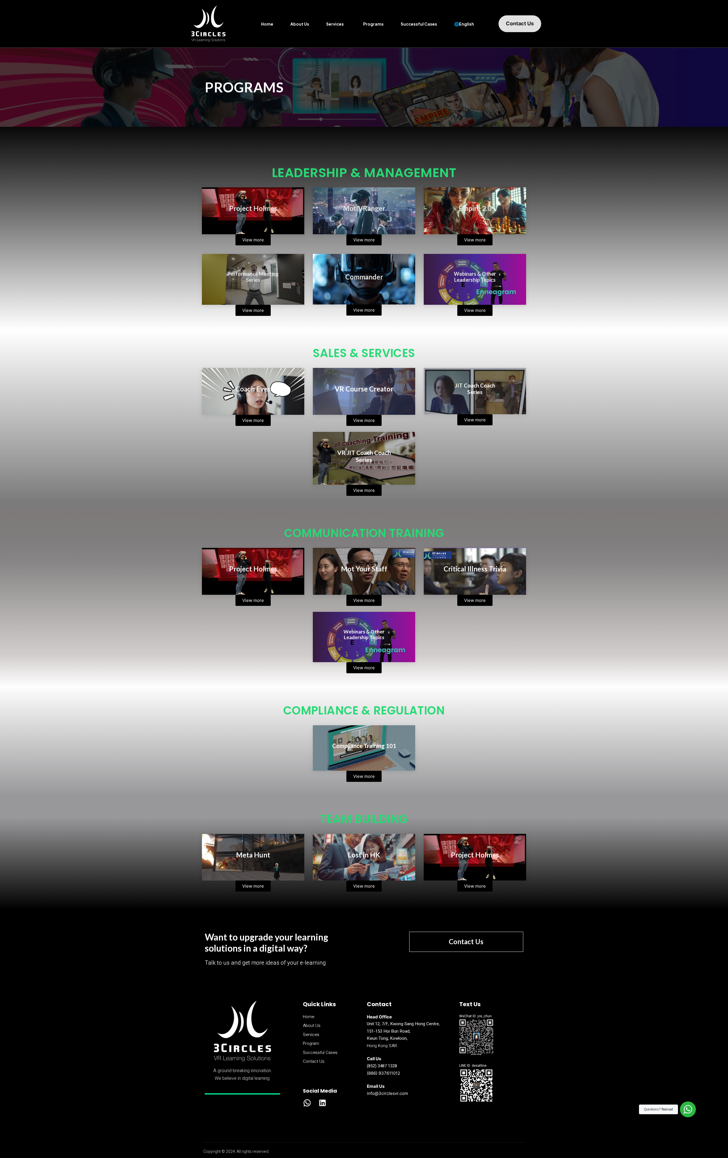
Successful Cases (419, 23)
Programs (373, 23)
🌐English (464, 23)
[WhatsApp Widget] (688, 1109)
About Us (299, 23)
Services (335, 23)
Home (267, 23)
